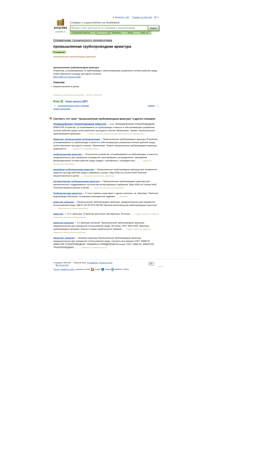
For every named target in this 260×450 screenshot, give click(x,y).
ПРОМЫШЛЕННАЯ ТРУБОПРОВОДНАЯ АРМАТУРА (79, 124)
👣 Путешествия (62, 265)
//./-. (67, 77)
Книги (130, 33)
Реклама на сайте (105, 263)
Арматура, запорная (64, 238)
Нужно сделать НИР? (76, 101)
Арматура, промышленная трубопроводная (76, 139)
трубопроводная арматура (67, 154)
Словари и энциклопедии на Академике (95, 22)
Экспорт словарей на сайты (64, 269)
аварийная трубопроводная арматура (73, 169)
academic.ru (60, 32)
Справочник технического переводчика (82, 33)
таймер (151, 105)
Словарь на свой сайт (142, 17)
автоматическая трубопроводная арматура (76, 181)
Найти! (153, 28)
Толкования (102, 33)
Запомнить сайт (122, 17)
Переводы (116, 33)
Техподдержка (92, 263)
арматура (58, 214)
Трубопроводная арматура (67, 193)
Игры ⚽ (144, 33)
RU (155, 17)
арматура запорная (63, 202)
